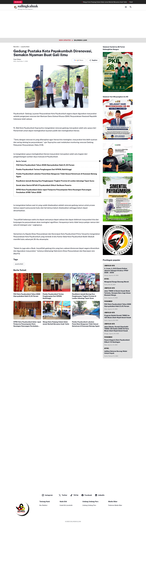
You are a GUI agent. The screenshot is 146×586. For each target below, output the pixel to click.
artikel (106, 279)
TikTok (75, 495)
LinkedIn (101, 495)
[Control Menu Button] (126, 7)
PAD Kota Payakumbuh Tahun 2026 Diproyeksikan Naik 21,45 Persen (45, 165)
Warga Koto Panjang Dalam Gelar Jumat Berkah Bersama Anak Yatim (94, 2)
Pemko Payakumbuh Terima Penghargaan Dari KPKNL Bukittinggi (44, 169)
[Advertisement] (73, 14)
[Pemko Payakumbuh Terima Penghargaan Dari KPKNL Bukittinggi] (57, 282)
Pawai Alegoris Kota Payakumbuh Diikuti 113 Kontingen (117, 341)
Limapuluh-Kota (109, 265)
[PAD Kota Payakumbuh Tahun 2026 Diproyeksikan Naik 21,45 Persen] (27, 282)
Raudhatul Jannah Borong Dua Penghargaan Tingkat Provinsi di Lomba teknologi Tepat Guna (55, 181)
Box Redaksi (43, 505)
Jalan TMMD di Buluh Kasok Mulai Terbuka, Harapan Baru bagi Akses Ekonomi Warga (117, 293)
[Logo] (21, 508)
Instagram (49, 495)
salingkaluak (28, 6)
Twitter (64, 495)
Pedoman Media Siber (115, 505)
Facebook (88, 495)
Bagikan (94, 60)
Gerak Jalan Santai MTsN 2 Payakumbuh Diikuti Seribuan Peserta (43, 185)
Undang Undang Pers (89, 505)
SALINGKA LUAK (80, 40)
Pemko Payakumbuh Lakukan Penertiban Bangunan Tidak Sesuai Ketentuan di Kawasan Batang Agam (56, 175)
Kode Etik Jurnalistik (66, 505)
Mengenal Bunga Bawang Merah (116, 282)
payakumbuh (19, 264)
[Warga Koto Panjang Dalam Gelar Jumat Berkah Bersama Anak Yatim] (57, 310)
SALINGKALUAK (75, 521)
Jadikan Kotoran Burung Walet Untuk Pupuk (115, 352)
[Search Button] (131, 7)
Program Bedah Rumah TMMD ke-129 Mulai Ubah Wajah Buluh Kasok (117, 316)
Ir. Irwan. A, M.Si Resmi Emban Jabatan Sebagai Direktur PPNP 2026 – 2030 (116, 271)
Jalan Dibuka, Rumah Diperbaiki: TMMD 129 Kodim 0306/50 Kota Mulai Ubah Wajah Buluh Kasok (116, 329)
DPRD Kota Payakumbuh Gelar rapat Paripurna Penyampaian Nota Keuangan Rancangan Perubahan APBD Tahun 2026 (53, 191)
